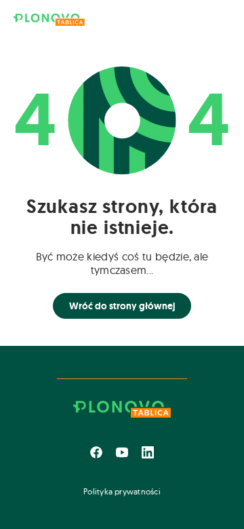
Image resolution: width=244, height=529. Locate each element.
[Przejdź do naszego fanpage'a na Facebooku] (96, 452)
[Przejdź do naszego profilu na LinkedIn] (148, 452)
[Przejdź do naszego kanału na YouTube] (122, 452)
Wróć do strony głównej (122, 306)
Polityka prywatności (122, 491)
